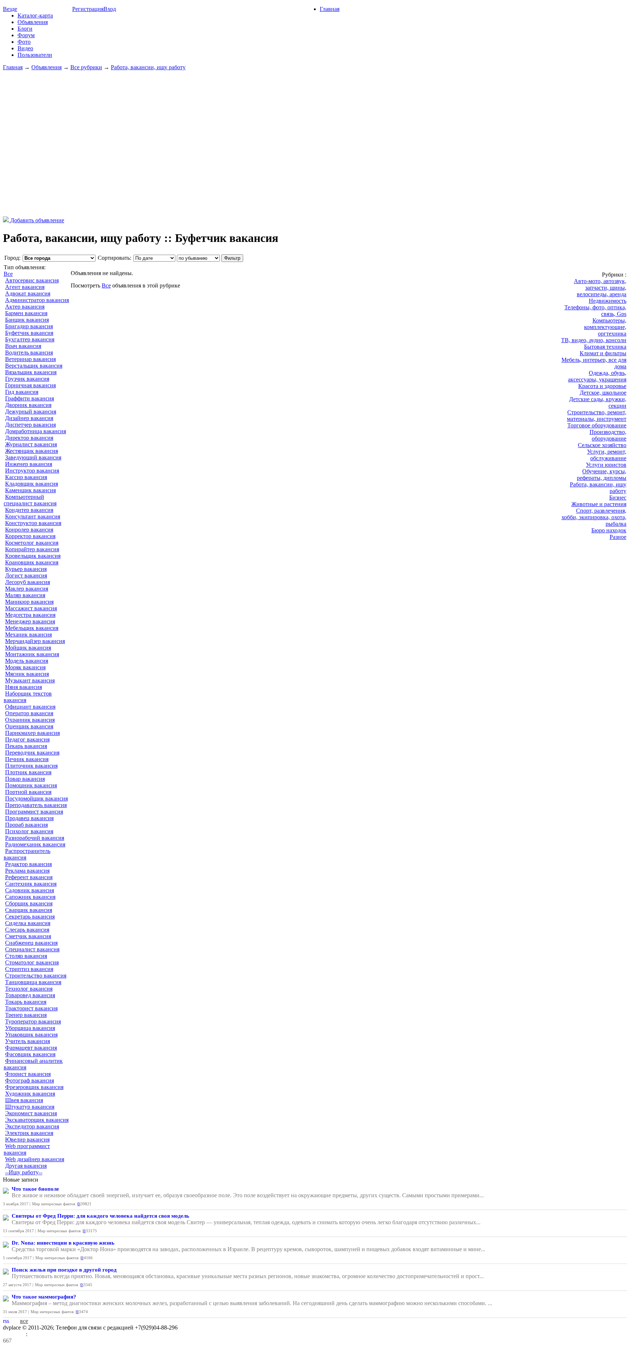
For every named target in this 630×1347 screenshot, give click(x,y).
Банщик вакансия (27, 320)
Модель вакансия (26, 661)
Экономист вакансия (31, 1113)
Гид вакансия (21, 392)
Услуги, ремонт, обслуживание (606, 455)
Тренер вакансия (26, 1015)
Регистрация (88, 9)
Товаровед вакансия (30, 995)
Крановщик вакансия (31, 562)
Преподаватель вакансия (36, 805)
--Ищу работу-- (23, 1172)
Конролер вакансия (29, 529)
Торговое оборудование (596, 425)
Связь (36, 1334)
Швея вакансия (24, 1100)
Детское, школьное (603, 392)
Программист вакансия (34, 811)
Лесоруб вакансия (27, 582)
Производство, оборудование (608, 435)
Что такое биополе (35, 1189)
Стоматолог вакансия (32, 962)
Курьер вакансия (26, 569)
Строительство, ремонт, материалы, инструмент (596, 415)
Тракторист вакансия (31, 1008)
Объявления (33, 22)
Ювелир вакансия (27, 1139)
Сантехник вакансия (31, 884)
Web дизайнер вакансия (34, 1159)
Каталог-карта (35, 15)
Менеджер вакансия (30, 621)
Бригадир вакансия (29, 326)
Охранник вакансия (30, 720)
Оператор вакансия (29, 713)
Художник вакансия (30, 1093)
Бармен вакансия (26, 313)
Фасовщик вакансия (30, 1054)
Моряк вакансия (25, 667)
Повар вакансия (25, 779)
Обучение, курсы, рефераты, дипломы (601, 474)
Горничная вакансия (30, 385)
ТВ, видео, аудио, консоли (593, 340)
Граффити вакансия (29, 398)
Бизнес (617, 497)
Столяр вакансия (26, 956)
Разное (618, 537)
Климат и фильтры (603, 353)
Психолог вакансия (29, 831)
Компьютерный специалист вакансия (30, 500)
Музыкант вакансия (30, 680)
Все (8, 274)
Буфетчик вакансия (29, 333)
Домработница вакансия (35, 431)
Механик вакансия (28, 634)
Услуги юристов (606, 465)
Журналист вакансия (31, 444)
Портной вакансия (28, 792)
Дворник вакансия (28, 405)
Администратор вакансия (37, 300)
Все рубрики (86, 67)
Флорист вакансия (28, 1074)
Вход (110, 9)
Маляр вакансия (25, 595)
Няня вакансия (23, 687)
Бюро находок (608, 530)
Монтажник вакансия (32, 654)
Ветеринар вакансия (30, 359)
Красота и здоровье (602, 386)
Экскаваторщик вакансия (37, 1120)
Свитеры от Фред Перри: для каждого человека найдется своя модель (100, 1216)
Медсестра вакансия (30, 615)
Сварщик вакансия (28, 910)
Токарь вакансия (25, 1002)
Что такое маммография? (44, 1297)
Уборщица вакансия (30, 1028)
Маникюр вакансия (29, 602)
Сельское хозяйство (602, 445)
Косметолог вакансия (31, 543)
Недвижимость (607, 301)
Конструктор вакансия (33, 523)
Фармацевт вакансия (31, 1048)
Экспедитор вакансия (32, 1126)
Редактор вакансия (28, 864)
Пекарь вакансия (26, 746)
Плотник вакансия (28, 772)
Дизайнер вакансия (29, 418)
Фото (24, 42)
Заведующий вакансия (33, 457)
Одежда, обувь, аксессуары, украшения (597, 376)
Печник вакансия (26, 759)
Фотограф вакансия (29, 1080)
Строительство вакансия (35, 975)
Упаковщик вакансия (31, 1034)
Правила (14, 1334)
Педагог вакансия (27, 739)
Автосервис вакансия (32, 280)
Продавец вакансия (29, 818)
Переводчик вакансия (32, 752)
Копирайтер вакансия (32, 549)
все (24, 1321)
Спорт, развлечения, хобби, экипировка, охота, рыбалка (593, 517)
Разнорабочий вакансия (34, 838)
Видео (25, 48)
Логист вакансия (26, 575)
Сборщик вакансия (28, 903)
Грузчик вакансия (27, 379)
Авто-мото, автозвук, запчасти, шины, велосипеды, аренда (600, 287)
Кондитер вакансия (29, 510)
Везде (10, 9)
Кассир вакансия (26, 477)
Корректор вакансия (30, 536)
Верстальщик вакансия (33, 366)
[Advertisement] (315, 143)
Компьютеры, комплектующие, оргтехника (605, 327)
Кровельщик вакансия (33, 556)
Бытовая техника (605, 347)
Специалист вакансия (32, 949)
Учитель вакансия (27, 1041)
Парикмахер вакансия (32, 733)
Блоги (25, 29)
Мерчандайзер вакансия (35, 641)
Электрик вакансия (29, 1133)
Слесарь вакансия (27, 930)
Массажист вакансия (31, 608)
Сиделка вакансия (27, 923)
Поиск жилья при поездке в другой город (64, 1270)
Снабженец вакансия (31, 943)
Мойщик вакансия (28, 648)
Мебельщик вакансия (31, 628)
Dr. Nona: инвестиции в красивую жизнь (63, 1243)
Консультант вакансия (32, 516)
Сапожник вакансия (30, 897)
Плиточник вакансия (31, 766)
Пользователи (35, 55)
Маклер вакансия (26, 589)
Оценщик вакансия (29, 726)
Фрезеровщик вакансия (34, 1087)
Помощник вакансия (31, 785)
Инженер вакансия (28, 464)
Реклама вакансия (27, 871)
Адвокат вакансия (27, 293)
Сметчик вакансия (28, 936)
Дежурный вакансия (30, 411)
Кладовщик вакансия (31, 484)
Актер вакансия (24, 307)
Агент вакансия (24, 287)
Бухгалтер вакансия (29, 339)
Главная (329, 9)
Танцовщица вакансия (33, 982)
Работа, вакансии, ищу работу (148, 67)
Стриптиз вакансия (29, 969)
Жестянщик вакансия (31, 451)
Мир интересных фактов (53, 1204)
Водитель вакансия (29, 352)
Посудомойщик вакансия (36, 798)
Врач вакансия (23, 346)
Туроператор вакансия (33, 1021)
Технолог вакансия (28, 989)
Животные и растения (598, 504)
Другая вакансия (26, 1166)
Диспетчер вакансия (30, 425)
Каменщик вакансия (30, 490)
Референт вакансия (28, 877)
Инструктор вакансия (32, 470)
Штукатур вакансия (29, 1107)
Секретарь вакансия (30, 916)
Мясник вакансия (27, 674)
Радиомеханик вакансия (35, 844)
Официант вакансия (30, 707)
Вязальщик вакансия (31, 372)
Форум (26, 35)
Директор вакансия (29, 438)
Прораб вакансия (26, 825)
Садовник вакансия (29, 890)
